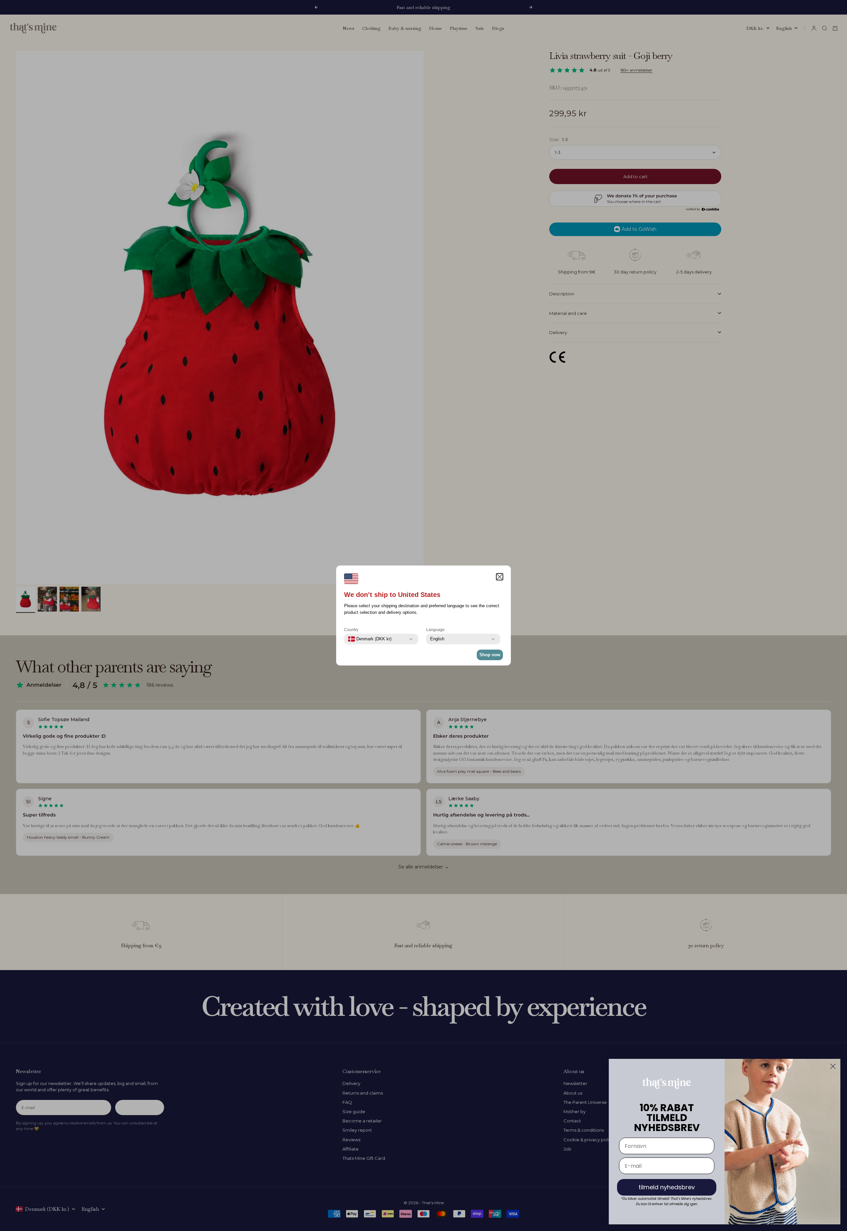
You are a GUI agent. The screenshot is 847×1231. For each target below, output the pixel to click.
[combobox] (369, 639)
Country (351, 629)
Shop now (489, 654)
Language (435, 629)
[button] (499, 576)
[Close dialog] (833, 1066)
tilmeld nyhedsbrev (667, 1187)
